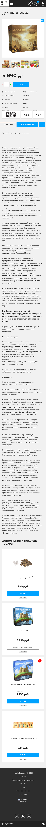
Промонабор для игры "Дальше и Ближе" (23, 738)
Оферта (23, 777)
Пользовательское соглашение (23, 780)
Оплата (23, 784)
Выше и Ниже (23, 631)
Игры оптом (23, 794)
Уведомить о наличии (23, 647)
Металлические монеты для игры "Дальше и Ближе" (23, 578)
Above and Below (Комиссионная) (23, 685)
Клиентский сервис (23, 791)
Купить (21, 84)
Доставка (23, 787)
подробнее (23, 598)
